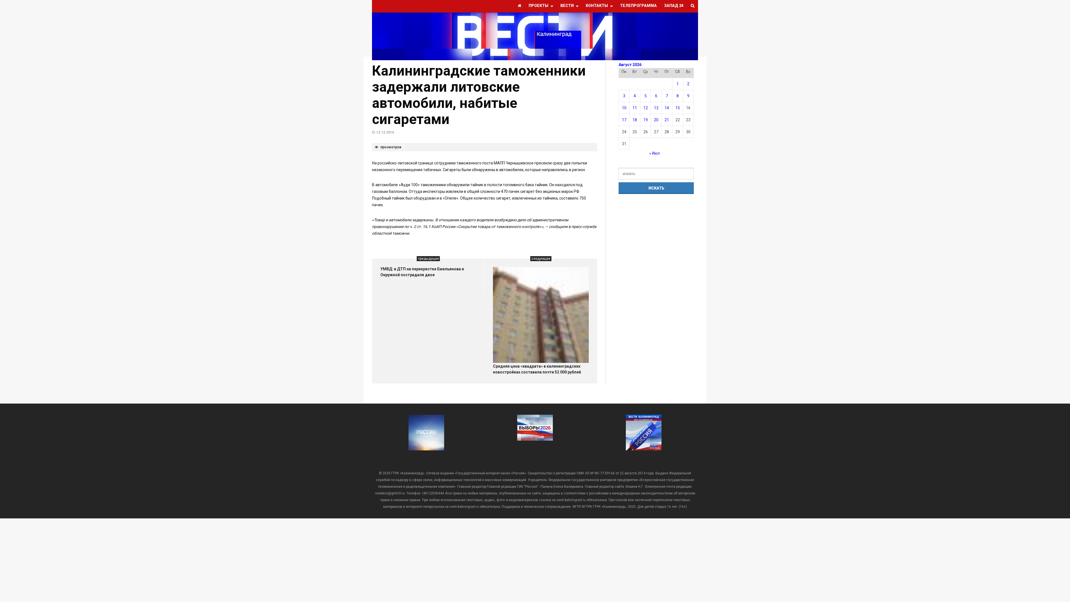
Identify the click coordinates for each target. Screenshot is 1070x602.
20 (656, 120)
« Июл (654, 153)
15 (677, 108)
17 (624, 120)
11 (635, 108)
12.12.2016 (385, 132)
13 (656, 108)
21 (667, 120)
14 (667, 108)
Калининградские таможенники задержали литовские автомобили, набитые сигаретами (479, 95)
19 (645, 120)
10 (624, 108)
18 (635, 120)
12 (645, 108)
